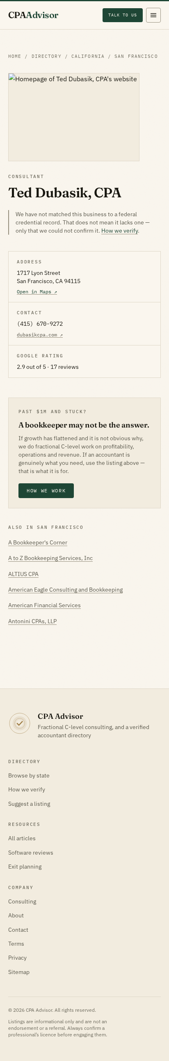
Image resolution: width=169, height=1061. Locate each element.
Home (14, 56)
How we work (46, 490)
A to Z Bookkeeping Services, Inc (50, 558)
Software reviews (30, 852)
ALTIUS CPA (23, 574)
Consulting (22, 901)
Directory (47, 56)
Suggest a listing (29, 803)
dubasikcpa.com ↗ (40, 335)
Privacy (17, 957)
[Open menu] (153, 15)
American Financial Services (44, 605)
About (16, 915)
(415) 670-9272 (40, 323)
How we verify (119, 230)
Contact (18, 929)
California (88, 56)
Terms (16, 943)
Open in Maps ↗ (37, 291)
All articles (22, 838)
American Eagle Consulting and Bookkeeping (65, 589)
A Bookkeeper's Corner (37, 542)
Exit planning (24, 866)
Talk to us (122, 15)
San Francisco (136, 56)
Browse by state (29, 775)
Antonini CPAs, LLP (32, 621)
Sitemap (19, 972)
